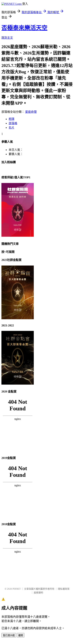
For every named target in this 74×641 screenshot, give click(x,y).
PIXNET (17, 588)
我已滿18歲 (9, 635)
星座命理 (31, 111)
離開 (20, 635)
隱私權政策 (64, 588)
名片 (11, 127)
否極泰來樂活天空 (24, 28)
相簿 (11, 119)
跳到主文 (7, 37)
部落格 (13, 123)
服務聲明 (38, 592)
